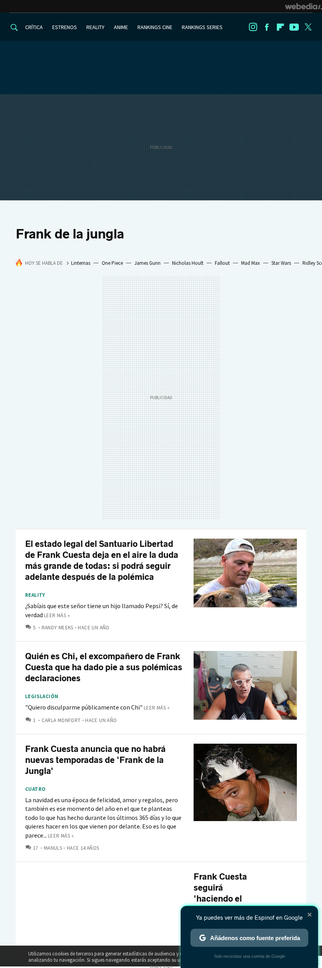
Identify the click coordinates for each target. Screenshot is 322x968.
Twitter (308, 27)
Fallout (222, 263)
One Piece (112, 263)
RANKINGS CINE (154, 27)
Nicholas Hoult (187, 263)
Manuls (53, 848)
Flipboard (280, 27)
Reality (35, 595)
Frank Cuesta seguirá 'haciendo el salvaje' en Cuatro (220, 898)
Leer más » (57, 615)
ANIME (121, 27)
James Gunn (147, 263)
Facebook (266, 27)
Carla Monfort (61, 720)
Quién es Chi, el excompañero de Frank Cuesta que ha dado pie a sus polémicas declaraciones (103, 667)
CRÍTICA (34, 27)
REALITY (95, 27)
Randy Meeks (57, 627)
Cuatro (35, 789)
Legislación (41, 696)
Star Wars (281, 263)
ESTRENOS (64, 27)
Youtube (294, 27)
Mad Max (250, 263)
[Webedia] (303, 6)
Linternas (80, 263)
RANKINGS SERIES (202, 27)
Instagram (253, 27)
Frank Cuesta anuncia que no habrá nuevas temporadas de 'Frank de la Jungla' (95, 760)
